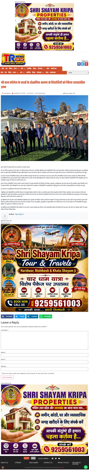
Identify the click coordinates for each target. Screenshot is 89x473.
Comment (4, 330)
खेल (48, 68)
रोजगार (40, 68)
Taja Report (19, 214)
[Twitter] (82, 64)
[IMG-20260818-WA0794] (44, 311)
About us (4, 463)
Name (3, 352)
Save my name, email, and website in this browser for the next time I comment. (28, 373)
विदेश (10, 68)
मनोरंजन (53, 68)
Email (3, 359)
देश (6, 68)
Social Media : (43, 458)
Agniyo (62, 467)
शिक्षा (34, 68)
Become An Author (76, 463)
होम (3, 68)
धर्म (22, 68)
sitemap (18, 463)
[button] (7, 316)
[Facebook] (79, 64)
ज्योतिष (29, 68)
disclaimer (33, 463)
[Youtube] (86, 64)
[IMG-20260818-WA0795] (44, 50)
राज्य (15, 68)
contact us (48, 463)
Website (3, 366)
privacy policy (63, 463)
